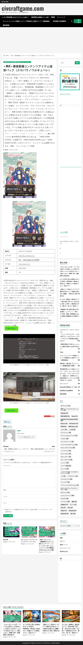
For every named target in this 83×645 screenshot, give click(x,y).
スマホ (25, 620)
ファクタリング (66, 479)
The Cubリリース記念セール (11, 527)
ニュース (65, 469)
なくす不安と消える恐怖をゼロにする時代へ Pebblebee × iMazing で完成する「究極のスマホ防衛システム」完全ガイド (31, 628)
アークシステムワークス (69, 436)
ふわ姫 (72, 429)
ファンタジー (26, 535)
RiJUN (63, 426)
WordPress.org (64, 551)
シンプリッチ (66, 451)
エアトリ (46, 620)
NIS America (73, 423)
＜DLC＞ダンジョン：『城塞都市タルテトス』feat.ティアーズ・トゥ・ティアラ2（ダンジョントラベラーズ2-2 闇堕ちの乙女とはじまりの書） (47, 544)
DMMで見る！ (11, 328)
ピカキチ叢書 (64, 232)
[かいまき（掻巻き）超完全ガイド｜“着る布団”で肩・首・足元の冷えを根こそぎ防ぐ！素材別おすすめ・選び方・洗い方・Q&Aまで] (71, 616)
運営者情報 (6, 25)
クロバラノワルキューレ (25, 62)
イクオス (64, 439)
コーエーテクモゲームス (69, 445)
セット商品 (36, 529)
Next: (42, 448)
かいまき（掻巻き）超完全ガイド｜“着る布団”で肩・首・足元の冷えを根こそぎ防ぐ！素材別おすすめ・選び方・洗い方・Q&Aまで (70, 628)
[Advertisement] (41, 39)
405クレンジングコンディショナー (69, 409)
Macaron (64, 423)
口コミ (73, 504)
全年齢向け (11, 620)
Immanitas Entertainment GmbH (69, 419)
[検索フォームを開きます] (71, 21)
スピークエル (66, 454)
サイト (5, 503)
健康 (74, 501)
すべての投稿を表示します (26, 437)
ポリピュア (65, 492)
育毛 (70, 508)
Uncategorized (67, 620)
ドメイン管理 (66, 466)
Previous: (16, 448)
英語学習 (64, 514)
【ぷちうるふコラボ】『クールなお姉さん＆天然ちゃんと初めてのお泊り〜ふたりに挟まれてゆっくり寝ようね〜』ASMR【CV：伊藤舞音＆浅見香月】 (69, 271)
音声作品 (17, 620)
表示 (9, 422)
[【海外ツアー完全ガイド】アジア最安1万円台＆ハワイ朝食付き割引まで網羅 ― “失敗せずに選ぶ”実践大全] (51, 616)
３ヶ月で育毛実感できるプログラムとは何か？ (15, 17)
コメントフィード (65, 548)
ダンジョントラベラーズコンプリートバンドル (29, 540)
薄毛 (72, 514)
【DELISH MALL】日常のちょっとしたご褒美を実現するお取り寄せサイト (70, 346)
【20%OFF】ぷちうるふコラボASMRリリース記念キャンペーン (19, 616)
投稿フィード (64, 545)
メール (5, 496)
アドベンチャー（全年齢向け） (12, 533)
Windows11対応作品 (27, 529)
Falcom (74, 416)
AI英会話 (64, 413)
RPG (18, 62)
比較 (63, 508)
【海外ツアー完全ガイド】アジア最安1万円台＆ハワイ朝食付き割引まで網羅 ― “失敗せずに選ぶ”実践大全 (51, 627)
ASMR (6, 620)
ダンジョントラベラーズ (28, 531)
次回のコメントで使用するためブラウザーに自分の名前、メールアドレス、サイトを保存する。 (29, 511)
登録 (61, 538)
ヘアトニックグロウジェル (70, 485)
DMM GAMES (65, 416)
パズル (15, 535)
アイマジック (66, 433)
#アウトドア (65, 406)
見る (78, 21)
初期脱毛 (64, 504)
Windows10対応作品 (9, 529)
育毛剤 (64, 511)
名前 (4, 490)
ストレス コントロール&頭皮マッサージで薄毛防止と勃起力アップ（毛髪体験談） (27, 21)
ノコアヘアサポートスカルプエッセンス (69, 472)
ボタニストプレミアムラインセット (69, 488)
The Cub (5, 539)
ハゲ (63, 476)
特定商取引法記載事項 (59, 21)
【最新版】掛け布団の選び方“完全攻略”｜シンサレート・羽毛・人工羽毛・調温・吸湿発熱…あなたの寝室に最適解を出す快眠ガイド (69, 313)
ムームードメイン (65, 94)
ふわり (64, 429)
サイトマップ (61, 17)
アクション (7, 531)
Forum (53, 17)
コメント (6, 465)
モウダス (64, 498)
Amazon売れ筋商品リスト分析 (40, 17)
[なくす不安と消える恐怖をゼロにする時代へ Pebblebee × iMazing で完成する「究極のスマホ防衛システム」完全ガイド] (32, 616)
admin (6, 150)
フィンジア (65, 482)
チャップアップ (66, 460)
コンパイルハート (24, 264)
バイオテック (73, 476)
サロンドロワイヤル (68, 448)
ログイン (62, 541)
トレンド (65, 463)
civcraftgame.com (23, 8)
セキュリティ (66, 457)
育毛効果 (72, 511)
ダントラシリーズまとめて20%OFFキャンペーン (33, 533)
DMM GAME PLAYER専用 (9, 62)
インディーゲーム (9, 535)
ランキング (65, 501)
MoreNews (56, 643)
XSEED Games (73, 426)
